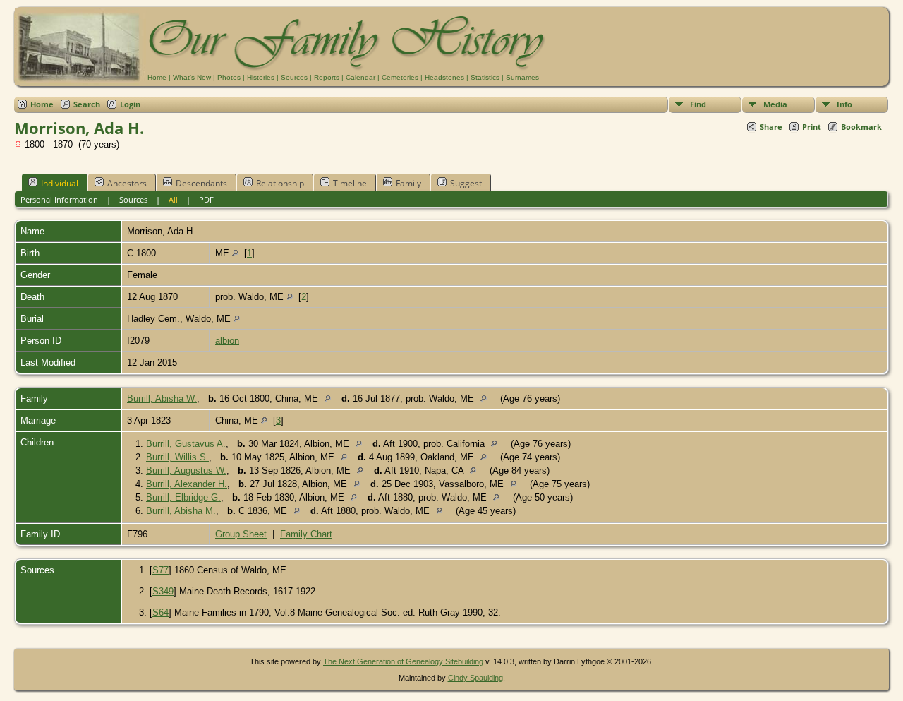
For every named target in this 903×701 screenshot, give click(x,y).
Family (408, 183)
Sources (294, 77)
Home (156, 77)
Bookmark (861, 126)
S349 (163, 591)
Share (771, 126)
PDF (206, 199)
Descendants (201, 183)
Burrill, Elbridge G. (183, 497)
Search (86, 104)
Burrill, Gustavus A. (186, 443)
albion (227, 340)
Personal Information (59, 199)
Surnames (522, 77)
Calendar (360, 77)
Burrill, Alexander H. (186, 484)
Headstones (444, 77)
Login (130, 104)
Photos (229, 77)
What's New (192, 77)
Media (775, 104)
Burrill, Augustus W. (186, 470)
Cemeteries (400, 77)
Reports (326, 77)
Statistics (485, 77)
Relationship (280, 183)
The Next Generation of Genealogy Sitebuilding (403, 661)
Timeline (350, 183)
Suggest (466, 183)
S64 (160, 612)
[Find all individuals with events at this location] (235, 253)
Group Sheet (241, 534)
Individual (59, 183)
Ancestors (127, 183)
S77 (160, 570)
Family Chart (306, 534)
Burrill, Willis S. (177, 457)
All (173, 199)
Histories (260, 77)
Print (811, 126)
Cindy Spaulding (475, 677)
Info (844, 104)
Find (698, 104)
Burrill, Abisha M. (181, 510)
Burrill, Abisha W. (162, 398)
